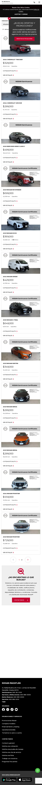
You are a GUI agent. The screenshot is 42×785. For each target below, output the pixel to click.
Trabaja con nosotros (9, 758)
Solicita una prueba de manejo (12, 749)
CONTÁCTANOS (19, 600)
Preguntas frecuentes (9, 762)
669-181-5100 (17, 692)
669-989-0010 (14, 699)
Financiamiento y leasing (10, 727)
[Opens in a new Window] (3, 710)
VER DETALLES (7, 75)
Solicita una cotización (10, 746)
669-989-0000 (25, 695)
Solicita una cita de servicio (11, 752)
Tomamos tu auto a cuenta (12, 733)
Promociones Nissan (9, 720)
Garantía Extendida (8, 730)
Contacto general (8, 743)
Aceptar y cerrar (21, 14)
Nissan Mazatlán (7, 3)
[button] (34, 2)
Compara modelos (8, 724)
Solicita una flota (8, 755)
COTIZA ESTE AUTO (9, 70)
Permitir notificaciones (24, 39)
